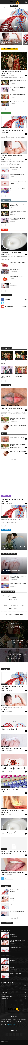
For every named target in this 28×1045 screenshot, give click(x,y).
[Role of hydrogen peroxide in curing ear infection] (14, 802)
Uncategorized (5, 40)
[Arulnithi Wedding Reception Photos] (5, 103)
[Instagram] (17, 1034)
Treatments (4, 808)
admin (2, 133)
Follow (25, 303)
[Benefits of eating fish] (5, 271)
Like (26, 299)
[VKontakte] (21, 1034)
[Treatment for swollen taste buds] (14, 864)
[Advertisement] (14, 327)
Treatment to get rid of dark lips (11, 408)
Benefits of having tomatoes (16, 276)
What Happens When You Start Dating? (14, 546)
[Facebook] (10, 1034)
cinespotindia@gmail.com (13, 1024)
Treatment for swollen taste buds (14, 614)
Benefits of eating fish (15, 269)
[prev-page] (2, 109)
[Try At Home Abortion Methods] (5, 176)
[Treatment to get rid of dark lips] (14, 397)
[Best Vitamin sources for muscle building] (11, 39)
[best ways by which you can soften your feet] (5, 420)
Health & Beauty (5, 24)
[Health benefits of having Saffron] (5, 264)
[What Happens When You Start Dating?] (14, 541)
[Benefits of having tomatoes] (5, 278)
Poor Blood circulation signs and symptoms (14, 8)
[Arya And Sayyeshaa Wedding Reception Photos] (14, 61)
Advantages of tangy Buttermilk (11, 252)
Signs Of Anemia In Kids (15, 167)
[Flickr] (14, 1034)
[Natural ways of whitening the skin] (5, 427)
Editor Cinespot (4, 75)
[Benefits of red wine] (5, 285)
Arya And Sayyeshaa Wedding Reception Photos (11, 72)
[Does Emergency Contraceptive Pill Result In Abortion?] (5, 183)
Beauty (3, 405)
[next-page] (5, 109)
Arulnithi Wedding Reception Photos (18, 101)
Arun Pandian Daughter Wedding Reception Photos (6, 376)
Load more (13, 918)
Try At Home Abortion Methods (17, 174)
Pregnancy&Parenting (6, 746)
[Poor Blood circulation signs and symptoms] (14, 20)
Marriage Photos (5, 69)
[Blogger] (7, 1034)
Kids (25, 41)
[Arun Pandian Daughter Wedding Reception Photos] (5, 89)
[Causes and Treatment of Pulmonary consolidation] (14, 843)
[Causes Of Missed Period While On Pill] (5, 190)
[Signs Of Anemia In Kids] (5, 169)
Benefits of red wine (14, 283)
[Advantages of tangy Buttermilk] (14, 242)
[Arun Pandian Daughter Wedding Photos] (5, 96)
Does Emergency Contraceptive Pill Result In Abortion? (13, 769)
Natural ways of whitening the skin (18, 425)
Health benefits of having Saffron (17, 262)
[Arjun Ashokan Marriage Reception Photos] (5, 82)
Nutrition (3, 249)
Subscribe (24, 306)
